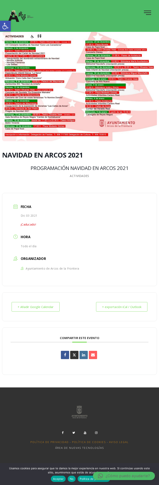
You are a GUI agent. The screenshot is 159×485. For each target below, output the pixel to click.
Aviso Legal (119, 442)
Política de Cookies (89, 442)
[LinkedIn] (84, 355)
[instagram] (96, 432)
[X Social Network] (74, 355)
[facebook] (62, 432)
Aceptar (58, 478)
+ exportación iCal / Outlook (121, 307)
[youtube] (85, 432)
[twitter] (73, 432)
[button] (5, 26)
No (72, 478)
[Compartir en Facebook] (65, 355)
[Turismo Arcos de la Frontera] (21, 16)
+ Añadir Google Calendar (36, 307)
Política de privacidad (49, 442)
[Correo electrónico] (93, 355)
